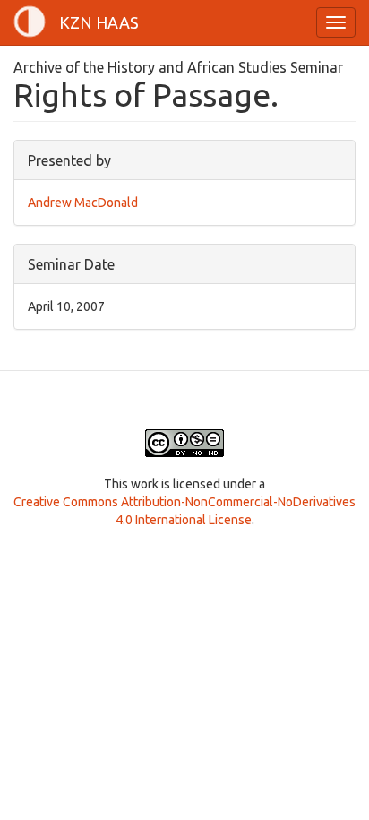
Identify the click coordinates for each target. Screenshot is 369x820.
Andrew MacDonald (83, 202)
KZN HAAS (99, 22)
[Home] (29, 21)
